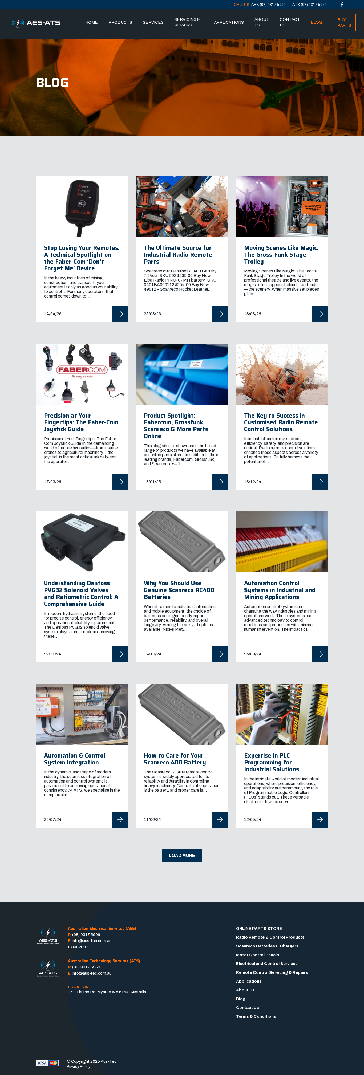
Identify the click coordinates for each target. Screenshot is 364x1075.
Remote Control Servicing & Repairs (272, 972)
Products (120, 22)
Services (153, 22)
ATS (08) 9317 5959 (309, 5)
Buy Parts (344, 22)
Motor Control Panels (257, 955)
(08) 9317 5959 (86, 967)
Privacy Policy (78, 1067)
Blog (316, 22)
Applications (229, 22)
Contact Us (290, 22)
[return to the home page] (36, 23)
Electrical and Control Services (267, 964)
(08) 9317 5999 (86, 935)
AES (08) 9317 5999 (268, 5)
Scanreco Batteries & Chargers (267, 946)
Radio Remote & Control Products (270, 937)
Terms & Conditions (256, 1016)
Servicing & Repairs (187, 22)
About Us (261, 22)
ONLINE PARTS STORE (259, 928)
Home (91, 22)
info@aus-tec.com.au (91, 941)
